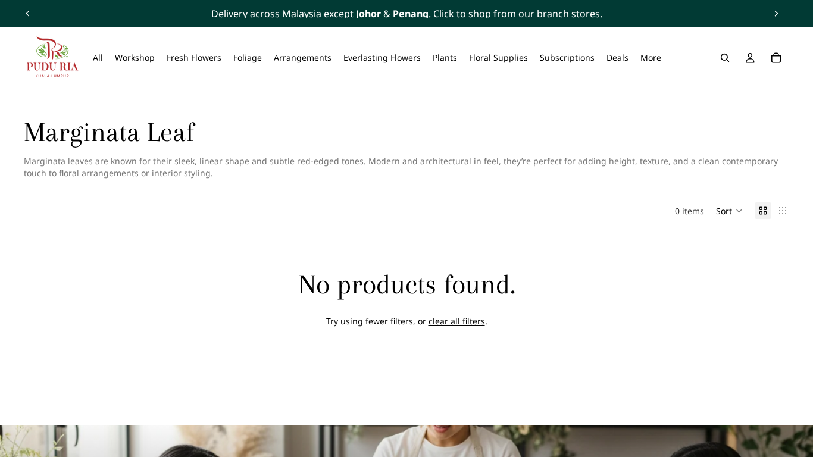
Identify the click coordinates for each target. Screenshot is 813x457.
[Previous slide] (28, 14)
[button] (729, 211)
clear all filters (457, 321)
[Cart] (776, 58)
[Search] (725, 58)
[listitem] (650, 58)
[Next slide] (776, 14)
